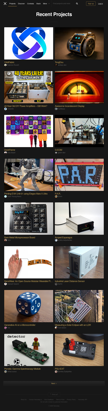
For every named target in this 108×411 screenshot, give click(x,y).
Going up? (54, 394)
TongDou (59, 62)
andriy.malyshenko (65, 240)
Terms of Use (60, 399)
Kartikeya (61, 109)
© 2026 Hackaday (54, 406)
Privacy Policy (71, 399)
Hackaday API (82, 399)
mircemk (10, 109)
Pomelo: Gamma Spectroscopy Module (22, 368)
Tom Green (62, 327)
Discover (21, 3)
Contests (30, 3)
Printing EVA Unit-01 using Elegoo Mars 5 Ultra (25, 193)
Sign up (91, 3)
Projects (12, 3)
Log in (100, 3)
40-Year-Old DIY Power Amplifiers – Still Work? (25, 106)
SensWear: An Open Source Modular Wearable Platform (30, 281)
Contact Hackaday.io (35, 399)
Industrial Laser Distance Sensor (70, 281)
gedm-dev (61, 152)
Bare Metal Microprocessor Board (19, 237)
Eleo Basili (11, 152)
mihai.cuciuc (12, 371)
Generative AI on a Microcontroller (19, 324)
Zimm (60, 196)
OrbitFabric (9, 62)
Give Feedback (49, 399)
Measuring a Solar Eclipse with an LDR (73, 324)
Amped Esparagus (63, 237)
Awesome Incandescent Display (69, 106)
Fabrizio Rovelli (13, 65)
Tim (8, 327)
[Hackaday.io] (5, 3)
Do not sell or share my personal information (54, 402)
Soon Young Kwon (14, 196)
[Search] (77, 3)
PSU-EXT (59, 368)
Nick (9, 240)
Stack (38, 3)
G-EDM (58, 149)
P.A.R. (58, 193)
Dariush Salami (13, 284)
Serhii (60, 284)
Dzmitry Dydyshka (65, 371)
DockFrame (9, 149)
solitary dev (62, 65)
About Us (24, 399)
